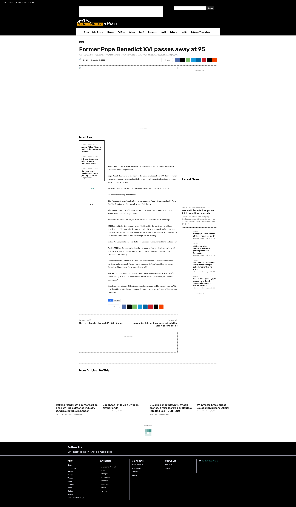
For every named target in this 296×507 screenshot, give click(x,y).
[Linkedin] (198, 60)
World (81, 42)
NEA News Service (194, 207)
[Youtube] (291, 3)
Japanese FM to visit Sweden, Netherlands (121, 406)
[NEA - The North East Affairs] (213, 466)
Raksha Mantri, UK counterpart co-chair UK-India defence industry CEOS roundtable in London (77, 408)
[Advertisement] (121, 11)
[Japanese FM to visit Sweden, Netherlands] (124, 387)
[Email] (209, 60)
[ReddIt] (214, 60)
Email (134, 475)
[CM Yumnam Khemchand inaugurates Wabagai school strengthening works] (186, 263)
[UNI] (81, 60)
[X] (285, 3)
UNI (87, 60)
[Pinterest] (204, 60)
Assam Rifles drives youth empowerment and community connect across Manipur (204, 282)
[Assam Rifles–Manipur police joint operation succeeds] (199, 193)
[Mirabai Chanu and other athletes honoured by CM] (186, 235)
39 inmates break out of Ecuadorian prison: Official (213, 406)
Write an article (138, 465)
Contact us (136, 468)
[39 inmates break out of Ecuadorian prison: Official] (218, 387)
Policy (167, 468)
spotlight (117, 300)
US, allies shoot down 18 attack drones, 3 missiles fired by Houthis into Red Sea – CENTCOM (171, 408)
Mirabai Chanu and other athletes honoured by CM (90, 161)
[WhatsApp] (188, 60)
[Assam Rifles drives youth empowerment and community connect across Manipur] (186, 280)
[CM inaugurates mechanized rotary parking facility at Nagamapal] (186, 247)
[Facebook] (279, 3)
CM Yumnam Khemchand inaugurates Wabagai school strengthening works (204, 265)
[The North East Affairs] (147, 22)
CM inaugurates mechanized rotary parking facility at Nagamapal (90, 174)
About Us (168, 465)
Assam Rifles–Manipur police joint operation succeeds (92, 149)
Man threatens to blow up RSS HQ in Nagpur (101, 323)
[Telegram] (193, 60)
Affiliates (135, 472)
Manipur (84, 144)
